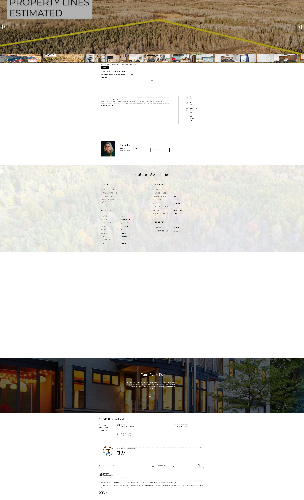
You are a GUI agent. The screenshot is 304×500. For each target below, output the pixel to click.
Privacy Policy (169, 466)
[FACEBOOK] (199, 465)
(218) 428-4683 (125, 150)
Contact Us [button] (152, 396)
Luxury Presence (113, 466)
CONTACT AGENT (160, 150)
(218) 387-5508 (126, 435)
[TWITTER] (203, 465)
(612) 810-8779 (182, 426)
